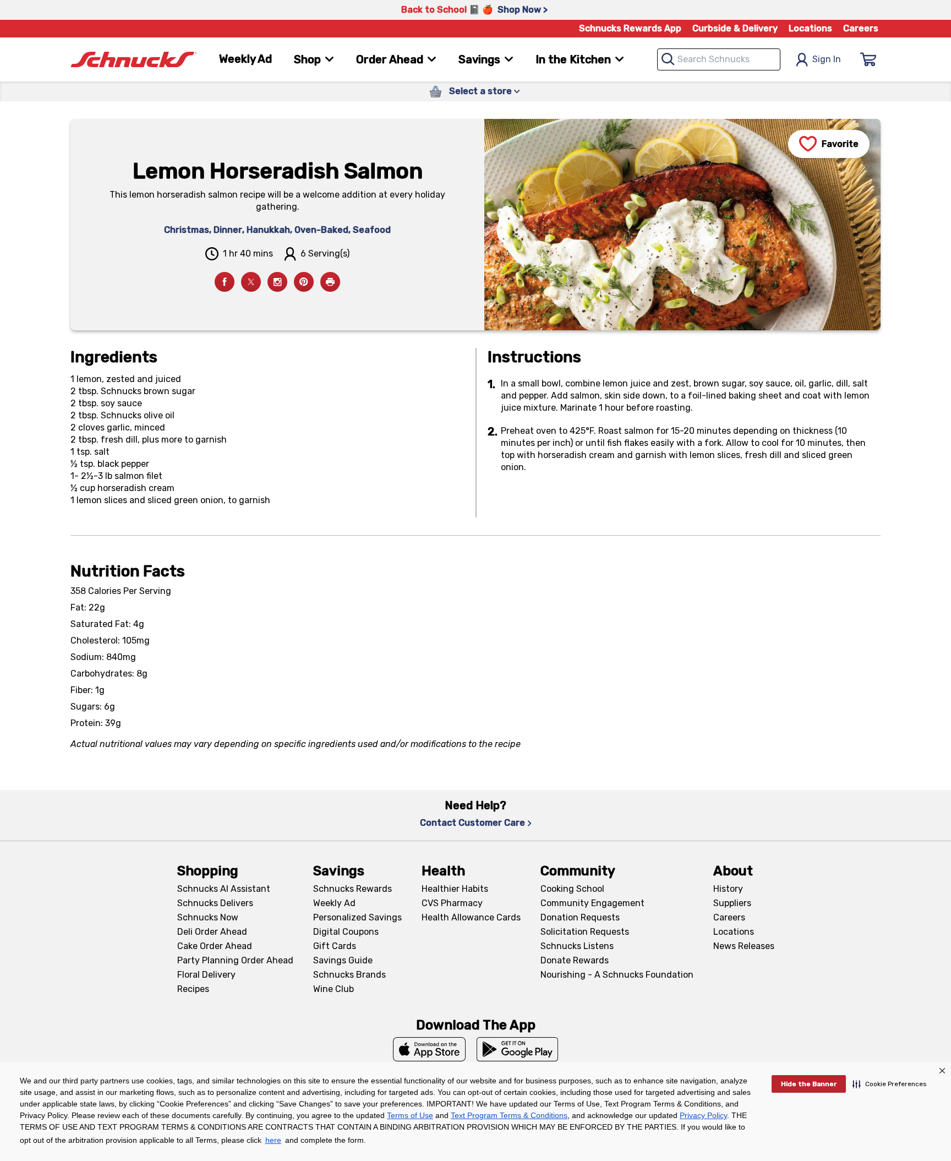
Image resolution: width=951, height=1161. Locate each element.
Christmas (186, 230)
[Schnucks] (133, 60)
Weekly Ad (245, 59)
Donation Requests (580, 917)
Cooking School (572, 889)
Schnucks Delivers (215, 903)
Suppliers (732, 903)
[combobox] (718, 59)
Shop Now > (523, 9)
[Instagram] (277, 282)
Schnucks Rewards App (630, 28)
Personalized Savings (357, 917)
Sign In (826, 59)
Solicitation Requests (584, 931)
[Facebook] (224, 282)
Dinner (228, 230)
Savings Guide (343, 960)
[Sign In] (868, 59)
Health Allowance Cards (471, 917)
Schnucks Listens (577, 946)
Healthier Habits (455, 889)
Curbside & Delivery (735, 28)
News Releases (743, 946)
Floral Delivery (206, 974)
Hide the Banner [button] (809, 1084)
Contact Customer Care (472, 822)
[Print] (330, 282)
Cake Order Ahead (214, 946)
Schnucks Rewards (352, 889)
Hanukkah (268, 230)
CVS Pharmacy (452, 903)
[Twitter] (251, 282)
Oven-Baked (321, 230)
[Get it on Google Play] (518, 1049)
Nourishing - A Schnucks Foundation (616, 974)
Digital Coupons (346, 931)
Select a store (480, 91)
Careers (860, 28)
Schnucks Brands (349, 974)
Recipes (193, 989)
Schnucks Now (207, 917)
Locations (810, 28)
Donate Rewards (574, 960)
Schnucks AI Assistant (223, 889)
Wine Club (333, 989)
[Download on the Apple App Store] (429, 1049)
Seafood (372, 230)
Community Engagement (592, 903)
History (728, 889)
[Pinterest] (304, 282)
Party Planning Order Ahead (235, 960)
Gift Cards (334, 946)
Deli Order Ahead (212, 931)
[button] (889, 1084)
